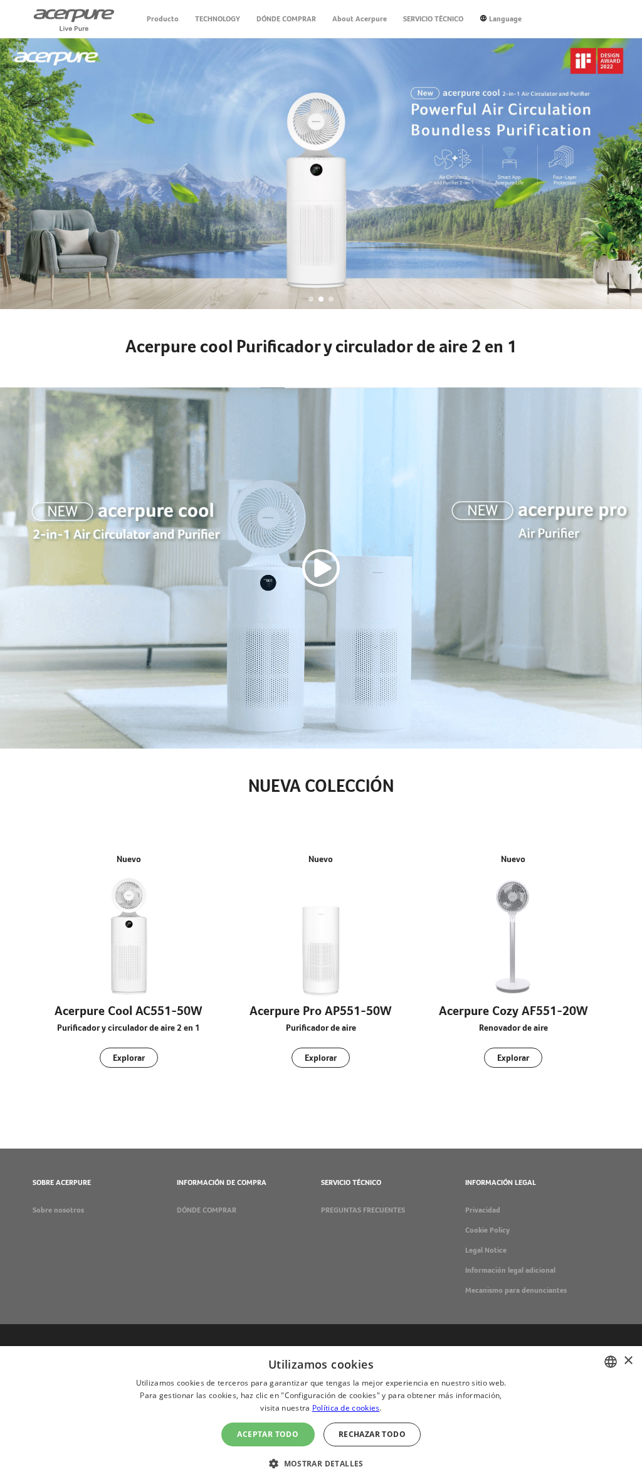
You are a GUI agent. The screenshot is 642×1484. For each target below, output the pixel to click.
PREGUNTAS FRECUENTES (363, 1210)
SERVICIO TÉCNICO (433, 18)
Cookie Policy (487, 1230)
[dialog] (321, 1415)
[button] (310, 299)
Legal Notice (486, 1250)
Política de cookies (346, 1407)
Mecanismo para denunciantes (516, 1290)
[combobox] (610, 1361)
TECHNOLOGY (217, 18)
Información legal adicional (510, 1270)
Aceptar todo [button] (267, 1434)
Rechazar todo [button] (372, 1434)
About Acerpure (359, 18)
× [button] (628, 1361)
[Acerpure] (74, 19)
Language (505, 18)
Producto (163, 18)
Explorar (129, 1058)
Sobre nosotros (58, 1210)
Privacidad (482, 1210)
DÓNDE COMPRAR (286, 18)
